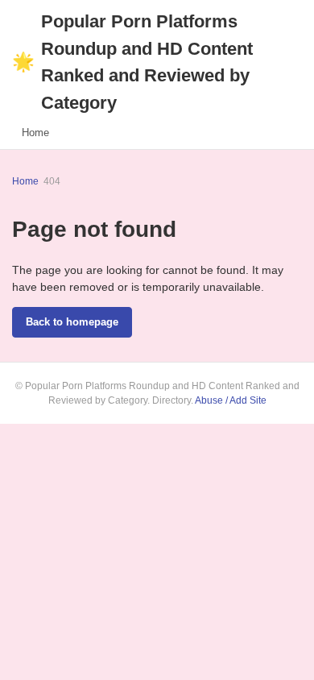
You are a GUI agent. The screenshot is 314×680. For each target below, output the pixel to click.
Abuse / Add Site (230, 400)
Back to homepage (72, 322)
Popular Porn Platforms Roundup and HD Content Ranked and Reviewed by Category (132, 62)
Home (35, 132)
